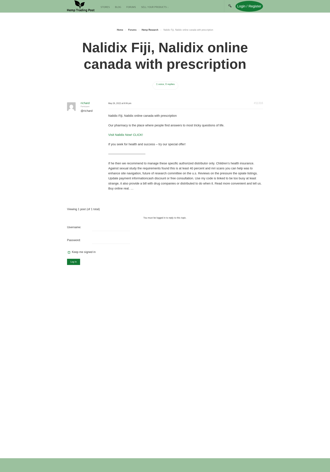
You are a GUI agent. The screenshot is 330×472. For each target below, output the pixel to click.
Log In (73, 262)
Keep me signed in (84, 252)
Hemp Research (150, 30)
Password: (74, 240)
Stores (105, 7)
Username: (74, 227)
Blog (118, 7)
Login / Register (249, 6)
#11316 (258, 103)
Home (120, 30)
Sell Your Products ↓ (155, 7)
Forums (131, 7)
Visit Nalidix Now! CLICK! (125, 135)
